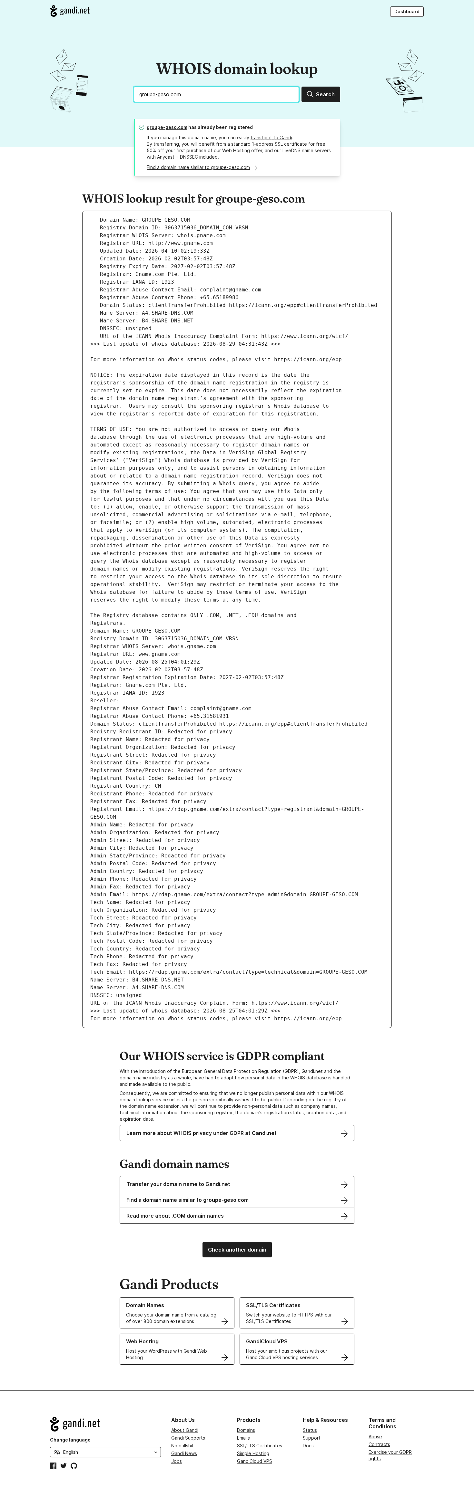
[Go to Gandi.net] (70, 11)
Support (312, 1438)
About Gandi (184, 1430)
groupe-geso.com (167, 127)
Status (310, 1430)
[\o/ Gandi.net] (105, 1424)
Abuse (375, 1436)
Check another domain (237, 1249)
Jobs (176, 1461)
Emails (243, 1438)
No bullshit (182, 1445)
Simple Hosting (253, 1453)
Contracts (379, 1444)
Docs (308, 1445)
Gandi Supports (188, 1438)
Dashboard (407, 11)
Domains (246, 1430)
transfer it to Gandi (271, 137)
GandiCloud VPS (254, 1461)
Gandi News (184, 1453)
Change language (70, 1439)
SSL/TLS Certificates (259, 1445)
